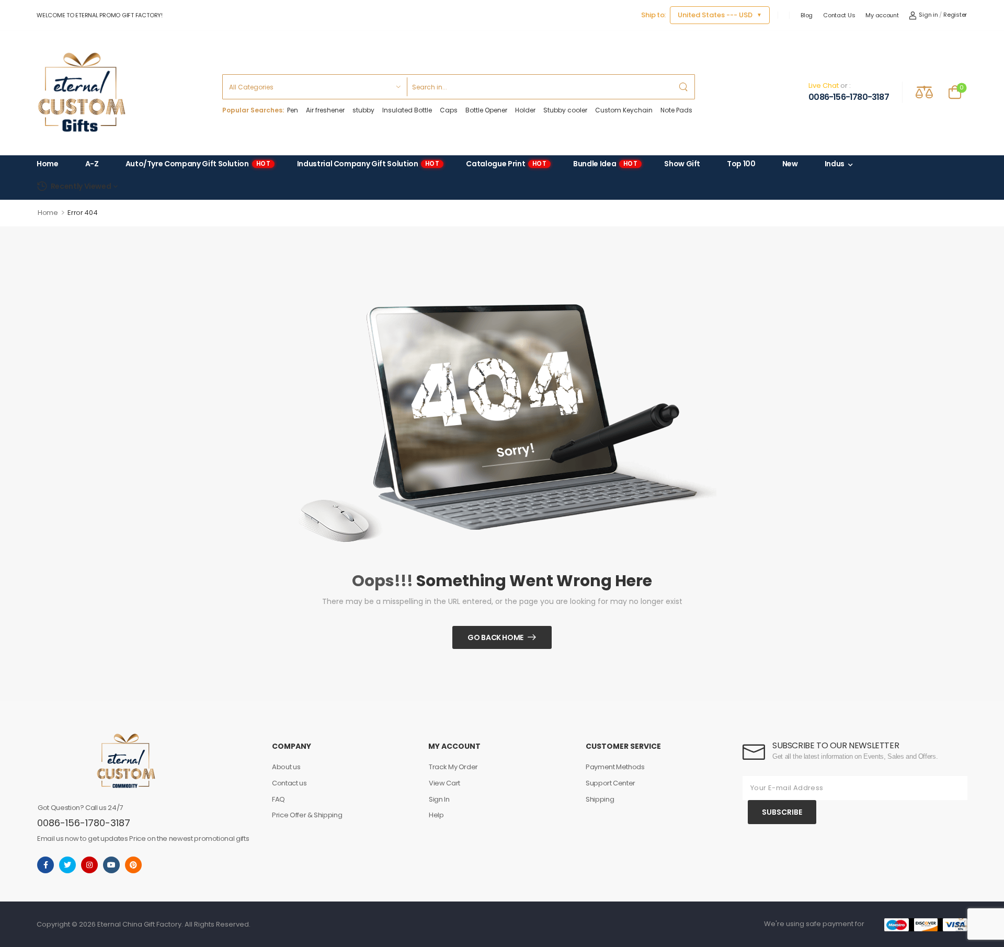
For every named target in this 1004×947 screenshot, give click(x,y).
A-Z (92, 164)
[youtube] (111, 865)
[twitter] (67, 865)
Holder (525, 110)
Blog (807, 15)
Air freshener (325, 110)
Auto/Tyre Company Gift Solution (198, 164)
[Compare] (924, 91)
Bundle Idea (605, 164)
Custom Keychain (624, 110)
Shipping (600, 799)
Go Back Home (495, 637)
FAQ (278, 799)
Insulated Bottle (407, 110)
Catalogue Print (506, 164)
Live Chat (823, 85)
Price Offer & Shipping (307, 815)
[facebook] (45, 865)
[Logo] (82, 92)
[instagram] (89, 865)
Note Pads (676, 110)
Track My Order (453, 767)
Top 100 (741, 164)
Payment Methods (615, 767)
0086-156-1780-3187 (848, 97)
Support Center (610, 783)
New (790, 164)
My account (881, 15)
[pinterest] (133, 865)
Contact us (289, 783)
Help (436, 815)
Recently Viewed (81, 186)
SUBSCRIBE (782, 812)
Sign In (439, 799)
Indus (835, 164)
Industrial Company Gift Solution (368, 164)
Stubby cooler (565, 110)
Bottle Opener (486, 110)
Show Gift (682, 164)
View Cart (444, 783)
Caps (449, 110)
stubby (363, 110)
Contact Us (839, 15)
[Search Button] (684, 87)
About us (286, 767)
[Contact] (799, 92)
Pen (292, 110)
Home (48, 164)
